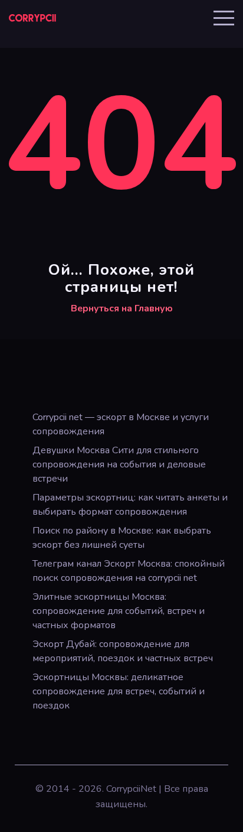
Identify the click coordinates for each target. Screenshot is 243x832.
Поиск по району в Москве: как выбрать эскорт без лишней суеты (121, 537)
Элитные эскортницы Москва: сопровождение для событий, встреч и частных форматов (118, 611)
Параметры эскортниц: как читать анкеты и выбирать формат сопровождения (130, 504)
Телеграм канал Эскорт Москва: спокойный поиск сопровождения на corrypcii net (128, 570)
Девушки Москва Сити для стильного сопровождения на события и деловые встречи (119, 464)
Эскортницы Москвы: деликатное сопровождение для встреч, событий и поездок (118, 691)
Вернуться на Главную (122, 308)
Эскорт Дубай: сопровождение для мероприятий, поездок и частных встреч (122, 651)
